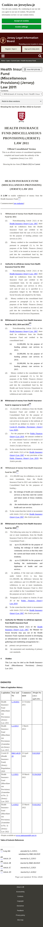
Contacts (20, 896)
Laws (8, 60)
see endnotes (19, 203)
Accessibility (20, 892)
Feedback (20, 910)
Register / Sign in (11, 49)
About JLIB (20, 887)
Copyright (20, 901)
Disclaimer (20, 906)
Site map (20, 920)
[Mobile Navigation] (3, 56)
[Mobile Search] (40, 56)
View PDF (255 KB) (33, 70)
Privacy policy (20, 915)
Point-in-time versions (11, 101)
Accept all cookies (21, 21)
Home (3, 60)
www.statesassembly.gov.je (26, 835)
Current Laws (15, 60)
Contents (4, 91)
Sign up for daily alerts (32, 49)
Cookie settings (21, 27)
